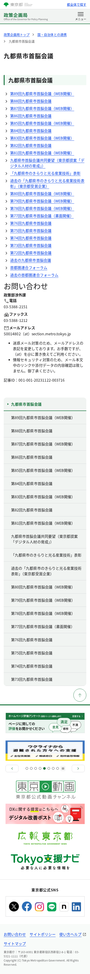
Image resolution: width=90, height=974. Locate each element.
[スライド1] (27, 768)
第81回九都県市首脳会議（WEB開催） (42, 153)
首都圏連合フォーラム (28, 267)
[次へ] (78, 768)
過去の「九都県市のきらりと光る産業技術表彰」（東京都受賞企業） (47, 183)
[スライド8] (57, 768)
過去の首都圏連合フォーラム (34, 275)
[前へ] (12, 768)
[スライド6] (49, 768)
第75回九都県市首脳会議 (30, 230)
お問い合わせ (15, 934)
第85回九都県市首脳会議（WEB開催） (42, 123)
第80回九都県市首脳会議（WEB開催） (42, 193)
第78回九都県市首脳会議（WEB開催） (42, 208)
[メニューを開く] (80, 16)
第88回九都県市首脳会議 (30, 101)
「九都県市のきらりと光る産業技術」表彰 (45, 173)
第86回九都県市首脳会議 (30, 115)
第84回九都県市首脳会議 (30, 130)
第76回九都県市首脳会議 (30, 223)
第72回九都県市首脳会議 (30, 252)
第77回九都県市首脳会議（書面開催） (42, 215)
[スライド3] (35, 768)
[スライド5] (44, 768)
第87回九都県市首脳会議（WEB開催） (42, 108)
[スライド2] (31, 768)
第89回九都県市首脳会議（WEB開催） (42, 93)
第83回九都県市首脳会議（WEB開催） (42, 138)
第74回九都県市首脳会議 (30, 238)
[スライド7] (53, 768)
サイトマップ (15, 943)
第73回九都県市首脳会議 (30, 245)
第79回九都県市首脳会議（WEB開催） (42, 201)
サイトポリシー (43, 934)
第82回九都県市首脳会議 (30, 145)
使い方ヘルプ (70, 934)
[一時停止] (63, 768)
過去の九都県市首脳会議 (30, 260)
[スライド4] (40, 768)
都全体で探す (76, 4)
